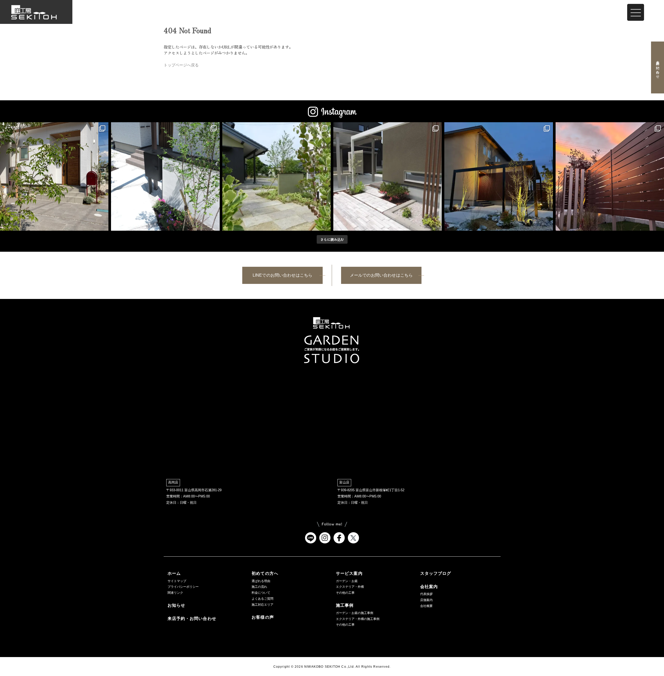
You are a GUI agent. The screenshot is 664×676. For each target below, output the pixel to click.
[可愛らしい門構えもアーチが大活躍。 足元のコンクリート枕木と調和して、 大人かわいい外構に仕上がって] (387, 176)
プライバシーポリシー (183, 587)
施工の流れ (259, 587)
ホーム (174, 573)
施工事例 (345, 605)
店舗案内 (426, 600)
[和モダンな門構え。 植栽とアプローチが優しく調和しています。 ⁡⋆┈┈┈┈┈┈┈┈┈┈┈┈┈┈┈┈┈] (276, 176)
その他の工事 (345, 593)
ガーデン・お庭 (347, 581)
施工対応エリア (262, 604)
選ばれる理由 (261, 581)
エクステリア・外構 (350, 587)
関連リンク (175, 593)
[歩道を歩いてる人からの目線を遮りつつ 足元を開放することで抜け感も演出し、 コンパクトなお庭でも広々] (610, 176)
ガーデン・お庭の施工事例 (354, 613)
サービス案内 (349, 573)
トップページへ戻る (181, 65)
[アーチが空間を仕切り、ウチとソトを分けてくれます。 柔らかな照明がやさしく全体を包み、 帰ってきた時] (498, 176)
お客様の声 (263, 617)
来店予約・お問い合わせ (657, 67)
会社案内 (429, 586)
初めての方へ (265, 573)
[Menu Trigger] (635, 12)
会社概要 (426, 606)
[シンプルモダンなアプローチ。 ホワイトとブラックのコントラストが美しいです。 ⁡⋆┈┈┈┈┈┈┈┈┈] (165, 176)
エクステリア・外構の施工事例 (357, 619)
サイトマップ (177, 581)
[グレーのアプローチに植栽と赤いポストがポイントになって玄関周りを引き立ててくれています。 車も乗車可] (54, 176)
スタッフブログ (435, 573)
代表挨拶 (426, 594)
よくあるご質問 (262, 598)
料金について (261, 593)
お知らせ (176, 605)
